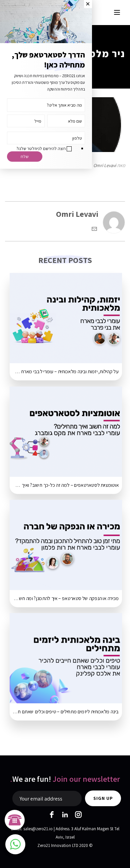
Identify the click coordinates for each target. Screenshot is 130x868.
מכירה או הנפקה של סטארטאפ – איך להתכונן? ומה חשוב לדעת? (64, 598)
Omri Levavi (104, 165)
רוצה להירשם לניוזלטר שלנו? (41, 148)
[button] (15, 844)
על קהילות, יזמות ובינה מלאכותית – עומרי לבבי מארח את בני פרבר (64, 372)
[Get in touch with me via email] (94, 228)
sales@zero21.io (38, 829)
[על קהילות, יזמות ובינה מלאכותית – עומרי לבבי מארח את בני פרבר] (66, 318)
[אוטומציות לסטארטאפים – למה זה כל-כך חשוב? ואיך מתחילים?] (66, 431)
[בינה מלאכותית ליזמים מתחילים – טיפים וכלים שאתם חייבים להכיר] (66, 658)
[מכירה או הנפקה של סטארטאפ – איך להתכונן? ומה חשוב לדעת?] (66, 544)
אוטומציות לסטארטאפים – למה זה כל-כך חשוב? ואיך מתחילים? (64, 485)
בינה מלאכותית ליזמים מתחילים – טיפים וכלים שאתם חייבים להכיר (64, 712)
